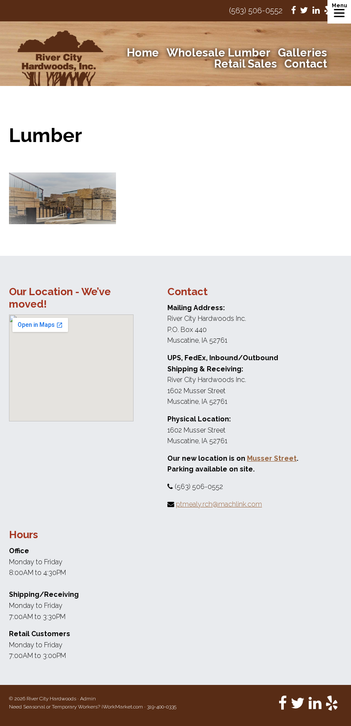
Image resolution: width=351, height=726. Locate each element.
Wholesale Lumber (219, 52)
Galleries (302, 52)
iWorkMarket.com (122, 707)
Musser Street (272, 458)
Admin (88, 699)
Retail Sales (245, 63)
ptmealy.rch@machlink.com (219, 504)
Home (143, 52)
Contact (305, 63)
